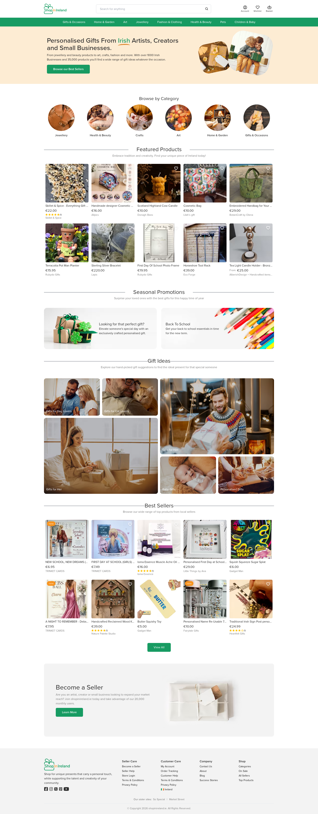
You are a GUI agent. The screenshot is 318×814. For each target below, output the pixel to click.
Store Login (128, 776)
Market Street (176, 799)
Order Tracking (169, 771)
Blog (202, 776)
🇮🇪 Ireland (166, 789)
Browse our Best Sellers (68, 69)
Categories (245, 766)
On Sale (243, 771)
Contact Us (206, 766)
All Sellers (244, 776)
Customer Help (169, 776)
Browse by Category (159, 98)
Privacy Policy (129, 785)
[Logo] (55, 9)
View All (159, 647)
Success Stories (209, 780)
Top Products (246, 780)
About (203, 771)
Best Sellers (159, 506)
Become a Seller (131, 766)
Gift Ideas (159, 361)
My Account (167, 766)
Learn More (69, 712)
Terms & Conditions (133, 780)
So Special (159, 799)
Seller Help (128, 771)
